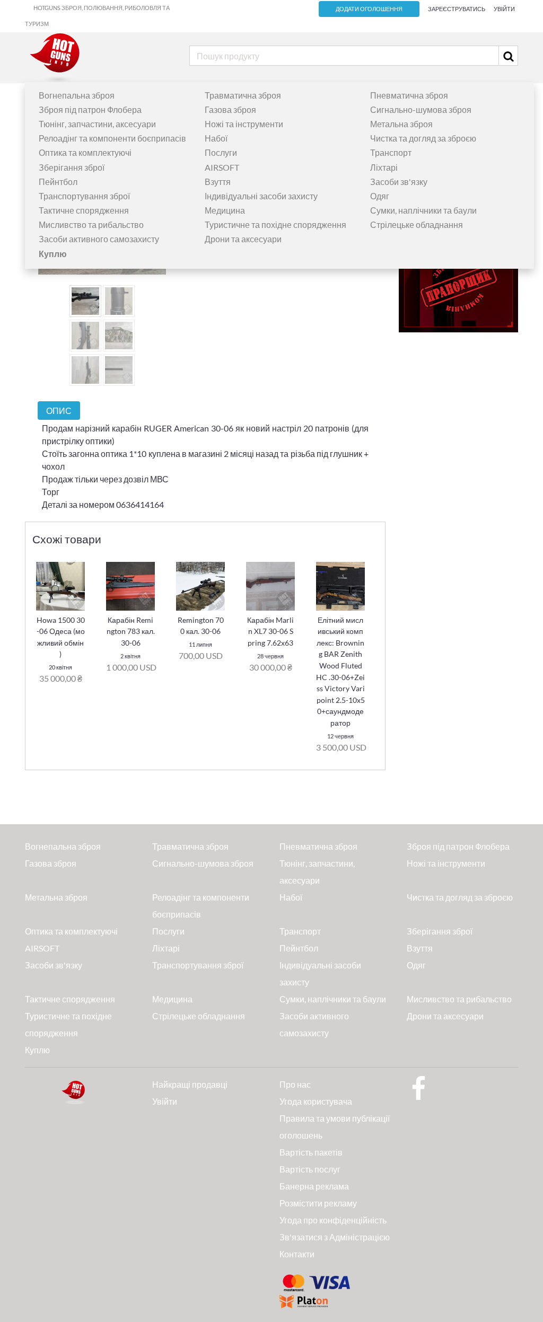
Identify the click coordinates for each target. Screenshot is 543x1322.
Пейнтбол (58, 182)
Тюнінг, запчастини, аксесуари (97, 124)
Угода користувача (315, 1101)
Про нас (295, 1084)
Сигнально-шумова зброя (420, 109)
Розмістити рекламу (318, 1203)
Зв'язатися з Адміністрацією (334, 1237)
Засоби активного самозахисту (99, 239)
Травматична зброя (243, 95)
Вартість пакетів (311, 1152)
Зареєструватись (456, 8)
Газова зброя (230, 109)
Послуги (221, 152)
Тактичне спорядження (84, 210)
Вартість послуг (309, 1169)
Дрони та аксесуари (243, 239)
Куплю (37, 1050)
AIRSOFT (222, 167)
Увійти (504, 8)
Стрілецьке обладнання (416, 224)
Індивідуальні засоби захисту (261, 196)
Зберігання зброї (71, 167)
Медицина (225, 210)
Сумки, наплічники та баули (423, 210)
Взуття (218, 182)
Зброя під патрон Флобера (90, 109)
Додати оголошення (369, 9)
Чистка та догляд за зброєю (423, 138)
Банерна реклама (314, 1186)
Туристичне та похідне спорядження (275, 224)
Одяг (379, 196)
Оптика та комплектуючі (85, 152)
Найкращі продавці (189, 1084)
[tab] (59, 410)
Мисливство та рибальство (91, 224)
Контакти (296, 1254)
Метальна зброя (401, 124)
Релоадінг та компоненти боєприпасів (112, 138)
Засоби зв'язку (398, 182)
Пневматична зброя (409, 95)
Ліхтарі (384, 167)
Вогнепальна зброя (77, 95)
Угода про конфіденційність (333, 1220)
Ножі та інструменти (244, 124)
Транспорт (390, 152)
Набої (216, 138)
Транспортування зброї (84, 196)
